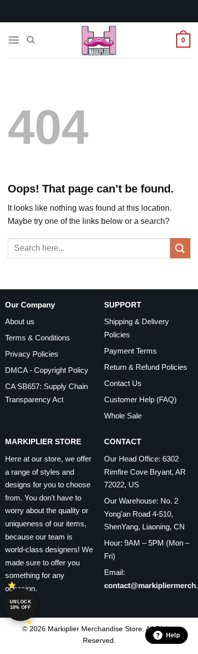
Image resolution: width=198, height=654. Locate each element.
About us (20, 321)
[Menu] (14, 39)
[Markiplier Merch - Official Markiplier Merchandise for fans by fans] (99, 40)
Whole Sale (123, 415)
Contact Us (123, 383)
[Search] (31, 40)
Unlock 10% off (20, 604)
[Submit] (180, 248)
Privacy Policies (31, 354)
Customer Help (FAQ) (140, 399)
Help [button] (173, 635)
